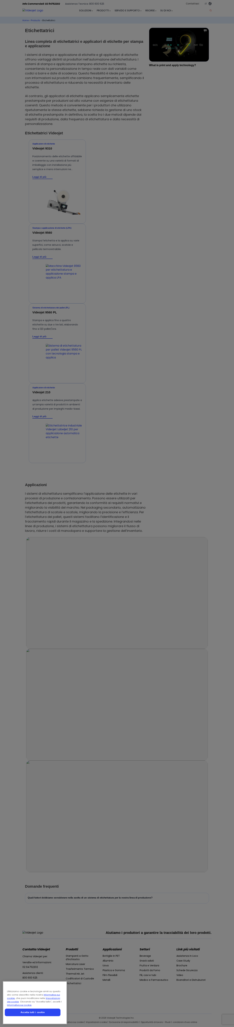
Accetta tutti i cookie (33, 1012)
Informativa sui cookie (19, 1005)
